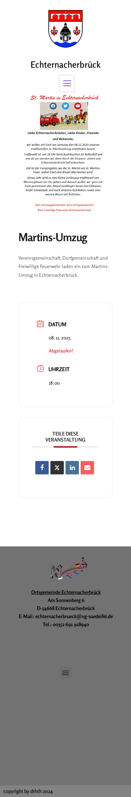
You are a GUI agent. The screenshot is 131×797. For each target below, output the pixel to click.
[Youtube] (78, 106)
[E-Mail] (87, 467)
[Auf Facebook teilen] (42, 467)
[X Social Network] (57, 467)
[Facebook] (53, 106)
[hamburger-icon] (66, 83)
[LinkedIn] (72, 467)
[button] (65, 672)
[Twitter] (65, 106)
